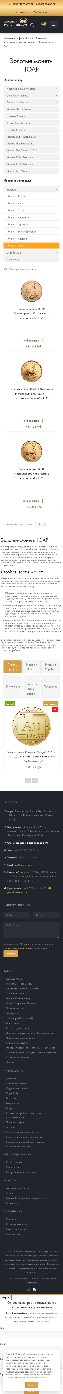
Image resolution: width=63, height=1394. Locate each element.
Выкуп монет (13, 1103)
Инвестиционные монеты (19, 983)
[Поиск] (32, 25)
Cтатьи (9, 1193)
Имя (2, 1328)
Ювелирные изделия (17, 1042)
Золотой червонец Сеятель (20, 1003)
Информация (13, 1070)
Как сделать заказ (16, 1083)
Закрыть (5, 1297)
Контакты (11, 1219)
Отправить (11, 953)
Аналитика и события (17, 1188)
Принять (32, 1384)
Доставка (11, 1078)
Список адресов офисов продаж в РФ (27, 842)
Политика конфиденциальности (23, 1131)
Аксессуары (12, 1013)
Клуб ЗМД (12, 1093)
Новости (10, 1180)
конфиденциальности (36, 1377)
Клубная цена (30, 340)
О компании (13, 1211)
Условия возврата (15, 1122)
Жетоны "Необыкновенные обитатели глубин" (30, 1032)
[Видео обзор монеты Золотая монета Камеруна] (55, 709)
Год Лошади (12, 1022)
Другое (10, 1062)
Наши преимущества (17, 1223)
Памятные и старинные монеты (22, 988)
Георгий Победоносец (18, 998)
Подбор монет (14, 1162)
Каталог (9, 970)
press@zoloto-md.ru (17, 892)
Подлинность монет (16, 1088)
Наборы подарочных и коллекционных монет (30, 1047)
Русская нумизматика (17, 1027)
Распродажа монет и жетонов (22, 1171)
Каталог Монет (14, 978)
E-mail (3, 1343)
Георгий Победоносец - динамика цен (26, 1197)
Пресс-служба (13, 1233)
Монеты (10, 1126)
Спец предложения (17, 1154)
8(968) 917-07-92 (36, 887)
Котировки (12, 1202)
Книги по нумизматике (18, 1057)
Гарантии (11, 1098)
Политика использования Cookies (24, 1136)
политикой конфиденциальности (19, 948)
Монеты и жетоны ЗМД (18, 993)
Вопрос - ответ (14, 1107)
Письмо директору (16, 1228)
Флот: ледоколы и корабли (20, 1037)
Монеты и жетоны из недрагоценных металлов (31, 1052)
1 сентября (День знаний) (19, 1017)
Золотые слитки (14, 1008)
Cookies (10, 1377)
